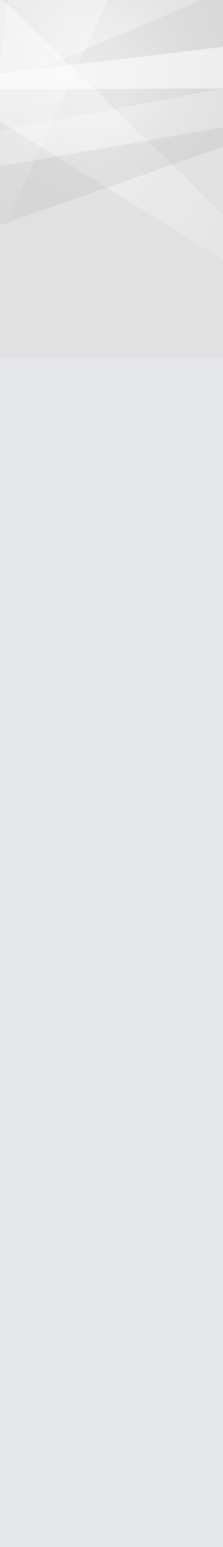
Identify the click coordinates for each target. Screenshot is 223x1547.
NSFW (164, 24)
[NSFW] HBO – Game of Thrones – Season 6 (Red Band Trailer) (36, 223)
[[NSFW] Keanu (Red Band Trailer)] (38, 640)
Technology (137, 24)
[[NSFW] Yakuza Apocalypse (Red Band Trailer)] (38, 1357)
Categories (8, 9)
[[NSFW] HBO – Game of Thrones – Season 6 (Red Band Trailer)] (38, 165)
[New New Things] (111, 9)
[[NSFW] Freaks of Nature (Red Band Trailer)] (38, 993)
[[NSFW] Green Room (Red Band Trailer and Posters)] (38, 464)
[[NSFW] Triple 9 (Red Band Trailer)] (38, 1180)
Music (109, 24)
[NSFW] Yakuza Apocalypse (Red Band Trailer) (33, 1465)
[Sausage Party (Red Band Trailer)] (38, 45)
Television (83, 24)
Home (33, 24)
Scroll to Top (205, 1528)
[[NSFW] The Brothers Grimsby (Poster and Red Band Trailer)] (38, 287)
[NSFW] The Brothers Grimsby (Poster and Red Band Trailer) (36, 400)
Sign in (215, 9)
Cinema (56, 24)
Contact (188, 24)
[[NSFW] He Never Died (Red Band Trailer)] (38, 817)
